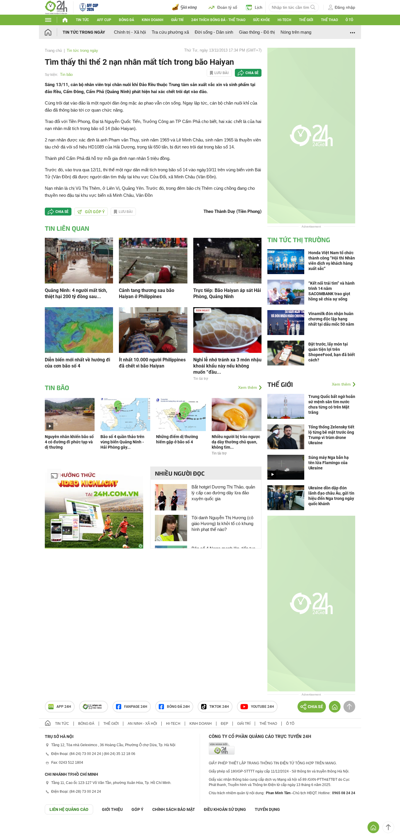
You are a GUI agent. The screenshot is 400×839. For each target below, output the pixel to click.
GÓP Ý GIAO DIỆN (17, 828)
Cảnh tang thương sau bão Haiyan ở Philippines (146, 293)
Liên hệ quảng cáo (68, 809)
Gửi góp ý (95, 211)
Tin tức (82, 20)
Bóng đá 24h (178, 707)
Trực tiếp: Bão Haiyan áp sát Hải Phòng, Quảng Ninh (227, 293)
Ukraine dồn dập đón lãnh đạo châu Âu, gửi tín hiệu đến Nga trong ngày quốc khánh (331, 496)
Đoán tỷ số (227, 7)
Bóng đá (126, 20)
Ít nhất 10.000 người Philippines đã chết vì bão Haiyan (152, 363)
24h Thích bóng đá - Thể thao (218, 20)
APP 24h (64, 707)
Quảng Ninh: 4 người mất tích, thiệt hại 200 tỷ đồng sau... (76, 293)
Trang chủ (53, 50)
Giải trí (177, 20)
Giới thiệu (112, 809)
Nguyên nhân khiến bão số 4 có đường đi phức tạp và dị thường (69, 442)
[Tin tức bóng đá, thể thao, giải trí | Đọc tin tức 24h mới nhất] (56, 6)
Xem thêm (247, 387)
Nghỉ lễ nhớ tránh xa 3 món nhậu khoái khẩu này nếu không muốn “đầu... (227, 366)
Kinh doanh (152, 20)
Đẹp (224, 724)
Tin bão (66, 74)
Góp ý (137, 809)
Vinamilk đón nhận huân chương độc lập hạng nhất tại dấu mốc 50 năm (331, 319)
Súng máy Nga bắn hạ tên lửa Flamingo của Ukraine (328, 462)
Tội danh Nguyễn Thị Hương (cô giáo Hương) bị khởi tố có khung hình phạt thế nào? (222, 523)
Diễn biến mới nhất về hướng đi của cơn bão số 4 (77, 363)
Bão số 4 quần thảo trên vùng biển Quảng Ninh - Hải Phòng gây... (122, 442)
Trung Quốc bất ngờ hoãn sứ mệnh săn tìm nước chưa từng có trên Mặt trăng (331, 404)
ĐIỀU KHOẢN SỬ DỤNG (225, 809)
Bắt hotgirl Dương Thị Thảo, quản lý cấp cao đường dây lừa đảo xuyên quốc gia (223, 492)
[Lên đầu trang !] (388, 827)
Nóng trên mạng (296, 32)
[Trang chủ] (54, 32)
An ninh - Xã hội (142, 724)
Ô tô (349, 20)
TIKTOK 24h (219, 707)
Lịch (258, 7)
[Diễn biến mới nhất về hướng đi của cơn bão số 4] (79, 329)
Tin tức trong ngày (84, 32)
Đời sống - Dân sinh (214, 32)
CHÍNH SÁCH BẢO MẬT (173, 809)
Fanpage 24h (135, 707)
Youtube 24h (262, 707)
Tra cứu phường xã (170, 32)
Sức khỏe (261, 20)
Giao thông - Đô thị (257, 32)
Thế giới (306, 20)
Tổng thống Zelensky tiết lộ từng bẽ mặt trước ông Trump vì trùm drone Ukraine (331, 435)
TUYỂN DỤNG (267, 809)
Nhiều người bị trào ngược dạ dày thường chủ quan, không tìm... (236, 442)
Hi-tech (284, 20)
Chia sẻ (252, 73)
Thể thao (329, 20)
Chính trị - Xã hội (130, 32)
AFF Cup (104, 20)
